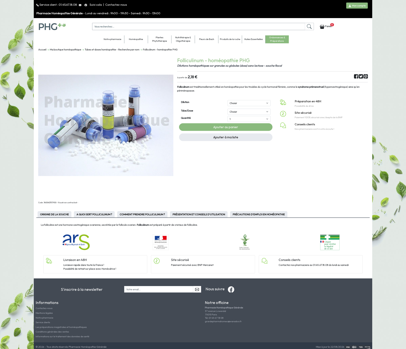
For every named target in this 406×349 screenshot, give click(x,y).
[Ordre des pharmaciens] (245, 242)
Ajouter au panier (225, 127)
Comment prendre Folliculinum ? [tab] (142, 214)
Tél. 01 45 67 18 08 (214, 317)
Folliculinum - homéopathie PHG (160, 49)
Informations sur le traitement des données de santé (62, 336)
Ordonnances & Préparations (277, 39)
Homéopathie (136, 39)
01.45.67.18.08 (68, 5)
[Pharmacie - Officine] (329, 242)
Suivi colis (96, 5)
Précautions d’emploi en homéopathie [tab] (259, 214)
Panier (328, 25)
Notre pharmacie (112, 39)
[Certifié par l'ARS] (76, 242)
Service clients (43, 322)
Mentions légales (44, 313)
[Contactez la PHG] (80, 5)
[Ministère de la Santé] (161, 242)
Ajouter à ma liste (225, 137)
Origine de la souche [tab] (54, 214)
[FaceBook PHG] (86, 5)
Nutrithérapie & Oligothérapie (183, 39)
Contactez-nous (116, 5)
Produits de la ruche (230, 39)
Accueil (42, 49)
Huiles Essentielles (253, 39)
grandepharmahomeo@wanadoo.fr (223, 321)
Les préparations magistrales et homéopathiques (61, 327)
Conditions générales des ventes (52, 331)
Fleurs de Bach (206, 39)
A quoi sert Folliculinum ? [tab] (94, 214)
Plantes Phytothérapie (159, 39)
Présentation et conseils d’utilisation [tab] (199, 214)
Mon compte (358, 5)
